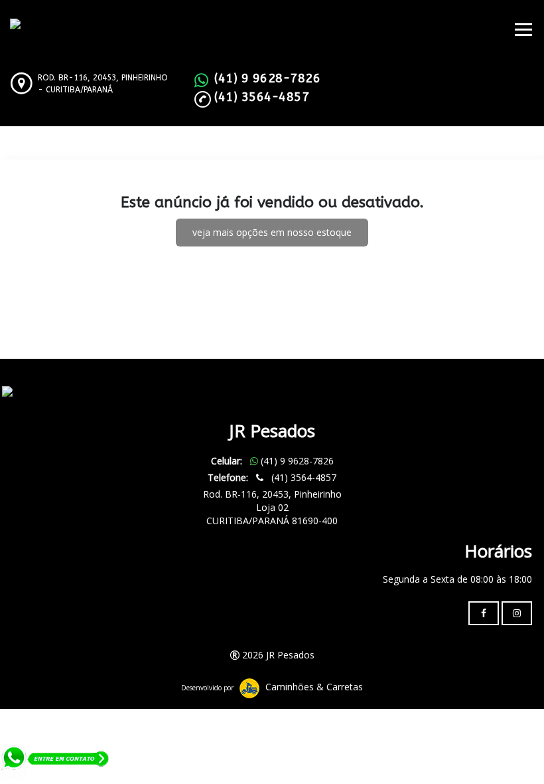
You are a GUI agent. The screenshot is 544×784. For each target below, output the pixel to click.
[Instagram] (517, 613)
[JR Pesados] (31, 392)
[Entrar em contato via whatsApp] (55, 763)
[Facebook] (483, 613)
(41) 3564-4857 (261, 97)
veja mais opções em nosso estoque (272, 232)
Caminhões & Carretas (314, 686)
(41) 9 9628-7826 (267, 78)
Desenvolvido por (207, 687)
